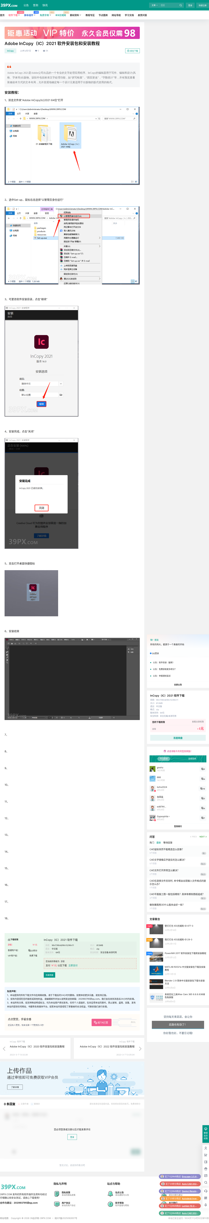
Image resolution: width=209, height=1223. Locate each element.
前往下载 (134, 51)
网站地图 (4, 1218)
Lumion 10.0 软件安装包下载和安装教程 (190, 1191)
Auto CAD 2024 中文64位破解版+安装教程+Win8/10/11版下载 (190, 1198)
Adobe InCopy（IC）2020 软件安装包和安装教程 (37, 1046)
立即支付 (73, 965)
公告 (26, 5)
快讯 (45, 5)
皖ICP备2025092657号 (66, 1218)
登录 (190, 5)
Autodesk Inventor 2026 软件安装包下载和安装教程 (190, 1184)
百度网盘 (49, 975)
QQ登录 (155, 653)
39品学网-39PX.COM (40, 1218)
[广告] (72, 28)
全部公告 (178, 684)
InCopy (10, 51)
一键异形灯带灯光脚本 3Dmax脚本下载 (190, 1213)
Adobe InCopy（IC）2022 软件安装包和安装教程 (107, 1046)
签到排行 (178, 826)
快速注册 (203, 5)
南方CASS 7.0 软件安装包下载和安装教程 (190, 1206)
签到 (35, 5)
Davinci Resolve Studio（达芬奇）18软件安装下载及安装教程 (190, 1176)
